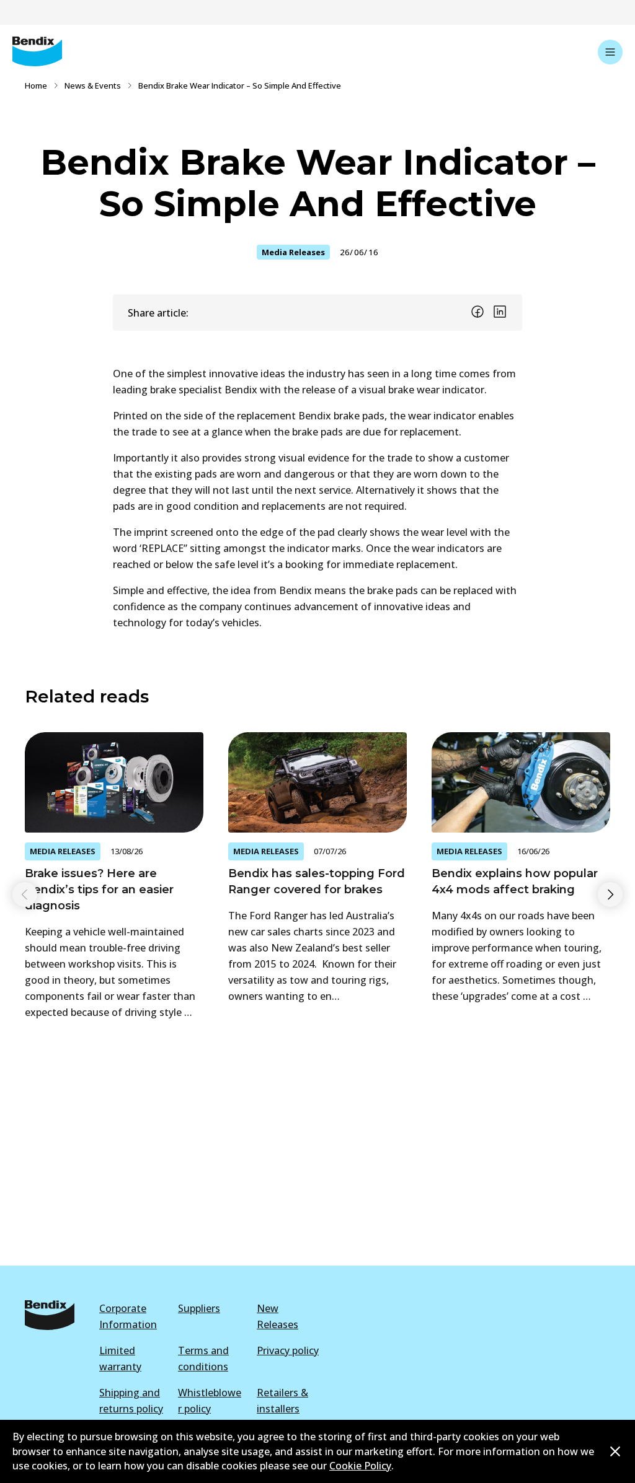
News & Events (92, 85)
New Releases (277, 1316)
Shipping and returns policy (131, 1400)
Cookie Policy (360, 1465)
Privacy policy (288, 1350)
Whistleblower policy (209, 1400)
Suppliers (199, 1308)
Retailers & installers (282, 1400)
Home (36, 85)
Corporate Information (128, 1316)
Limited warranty (120, 1358)
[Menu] (610, 52)
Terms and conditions (203, 1358)
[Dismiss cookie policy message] (615, 1451)
